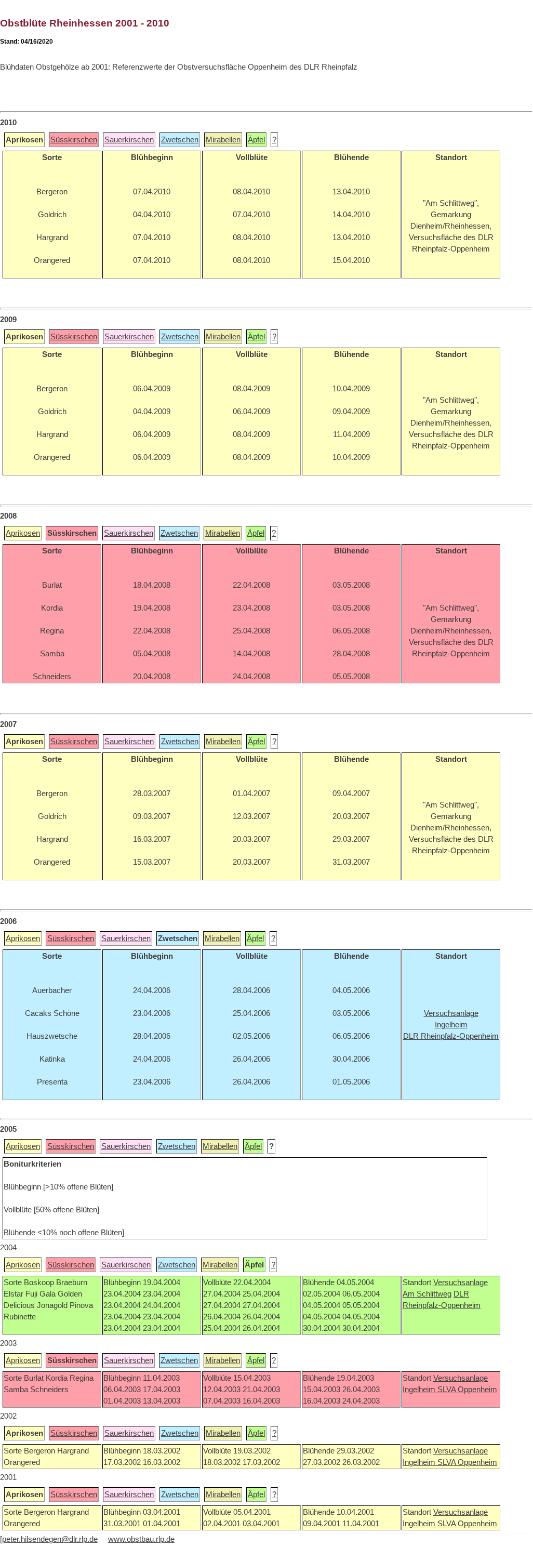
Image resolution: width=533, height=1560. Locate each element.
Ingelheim (420, 1389)
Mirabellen (223, 140)
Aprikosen (23, 533)
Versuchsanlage (460, 1282)
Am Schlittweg (427, 1294)
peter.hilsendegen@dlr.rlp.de (50, 1539)
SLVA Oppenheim (467, 1389)
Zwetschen (179, 140)
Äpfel (256, 140)
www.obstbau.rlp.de (141, 1539)
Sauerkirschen (129, 140)
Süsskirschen (73, 140)
